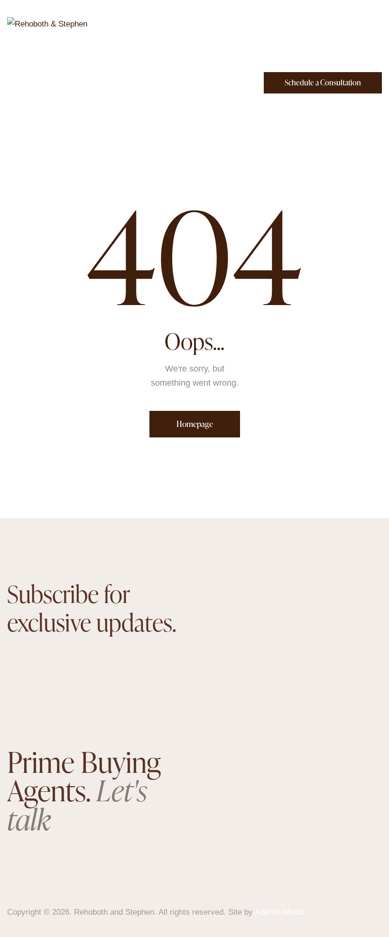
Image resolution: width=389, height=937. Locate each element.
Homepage (194, 423)
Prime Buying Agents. (84, 790)
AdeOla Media (280, 912)
